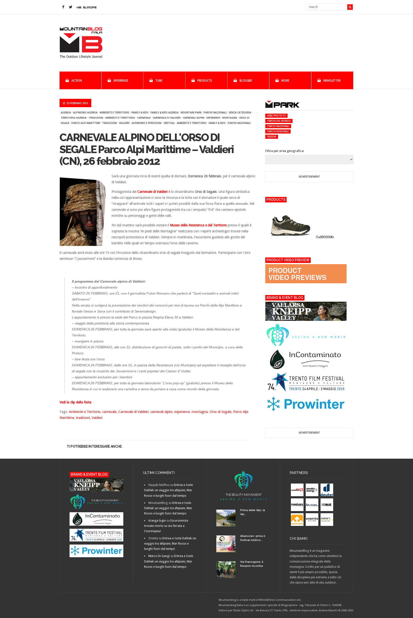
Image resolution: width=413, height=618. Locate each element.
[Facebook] (63, 7)
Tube (158, 80)
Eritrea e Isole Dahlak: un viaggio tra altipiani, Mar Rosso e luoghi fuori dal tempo (168, 490)
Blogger (245, 80)
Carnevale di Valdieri (167, 117)
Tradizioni (96, 117)
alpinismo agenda (85, 112)
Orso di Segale (220, 412)
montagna (229, 117)
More (285, 80)
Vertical (169, 123)
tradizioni (109, 123)
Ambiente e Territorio (114, 112)
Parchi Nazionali (239, 123)
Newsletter (332, 80)
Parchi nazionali (215, 112)
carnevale (144, 117)
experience (213, 117)
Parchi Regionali (278, 131)
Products (204, 80)
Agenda (66, 112)
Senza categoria (240, 112)
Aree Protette (276, 115)
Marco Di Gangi (159, 556)
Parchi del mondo (279, 120)
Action (76, 80)
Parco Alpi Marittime (85, 123)
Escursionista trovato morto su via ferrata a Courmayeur (166, 526)
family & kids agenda (165, 112)
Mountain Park (191, 112)
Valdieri (124, 123)
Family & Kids (139, 112)
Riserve (271, 136)
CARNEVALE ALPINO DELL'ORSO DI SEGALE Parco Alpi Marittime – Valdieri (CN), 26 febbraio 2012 (147, 149)
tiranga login (157, 520)
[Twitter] (70, 7)
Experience (121, 80)
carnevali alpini (193, 117)
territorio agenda (74, 117)
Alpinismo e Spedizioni (147, 123)
